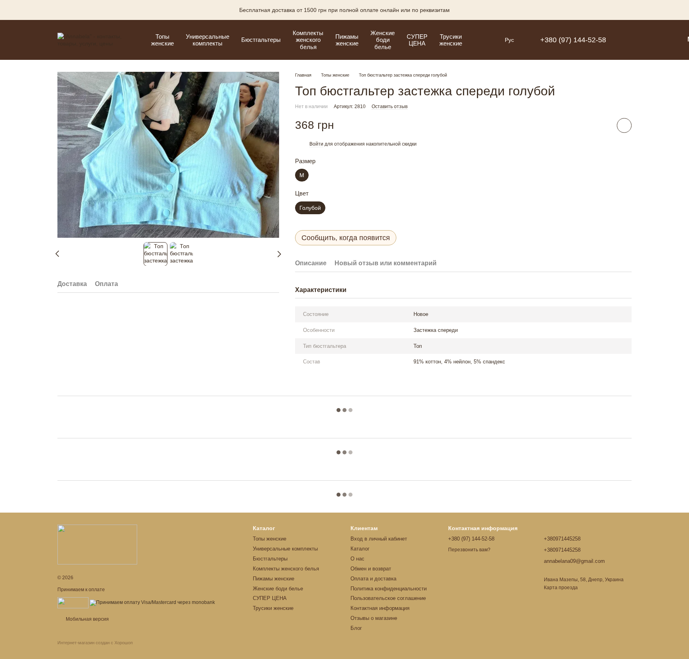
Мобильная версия (87, 619)
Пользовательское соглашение (388, 598)
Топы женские (162, 40)
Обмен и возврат (370, 569)
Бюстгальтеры (261, 39)
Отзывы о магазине (373, 618)
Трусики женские (450, 40)
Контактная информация (379, 608)
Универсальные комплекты (207, 40)
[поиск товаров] (482, 40)
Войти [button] (316, 144)
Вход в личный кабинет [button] (378, 539)
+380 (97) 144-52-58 (573, 39)
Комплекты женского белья (308, 40)
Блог (356, 628)
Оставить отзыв (389, 106)
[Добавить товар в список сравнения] (602, 125)
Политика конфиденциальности (388, 589)
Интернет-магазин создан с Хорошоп (95, 642)
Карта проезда (561, 587)
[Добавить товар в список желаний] (624, 125)
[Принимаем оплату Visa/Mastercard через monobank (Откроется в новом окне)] (152, 602)
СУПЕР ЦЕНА (417, 40)
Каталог (360, 549)
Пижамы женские (346, 40)
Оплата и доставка (373, 579)
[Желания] (657, 40)
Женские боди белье (382, 40)
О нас (357, 559)
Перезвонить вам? (469, 549)
